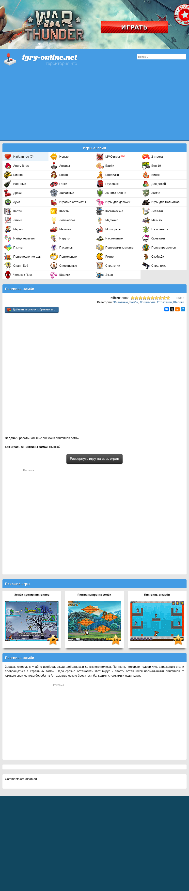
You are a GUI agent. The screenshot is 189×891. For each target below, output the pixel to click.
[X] (172, 309)
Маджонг (111, 220)
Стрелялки (159, 265)
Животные (66, 193)
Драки (17, 193)
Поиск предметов (163, 247)
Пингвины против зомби (94, 594)
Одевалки (158, 238)
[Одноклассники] (177, 309)
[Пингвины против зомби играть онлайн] (94, 620)
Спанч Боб (20, 265)
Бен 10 (156, 165)
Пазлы (18, 247)
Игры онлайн (47, 59)
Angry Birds (21, 165)
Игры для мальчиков (165, 202)
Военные (19, 184)
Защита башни (115, 193)
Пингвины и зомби (157, 594)
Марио (18, 229)
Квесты (64, 211)
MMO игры (115, 157)
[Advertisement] (94, 105)
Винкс (155, 175)
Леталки (157, 211)
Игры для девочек (117, 202)
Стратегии (112, 265)
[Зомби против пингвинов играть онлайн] (32, 620)
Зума (16, 202)
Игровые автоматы (72, 202)
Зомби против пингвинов (31, 594)
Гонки (63, 184)
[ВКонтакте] (166, 309)
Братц (63, 175)
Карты (17, 211)
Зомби (155, 193)
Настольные (114, 238)
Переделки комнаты (119, 247)
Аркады (64, 165)
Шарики (64, 275)
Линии (17, 220)
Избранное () (23, 156)
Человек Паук (22, 275)
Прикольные (68, 256)
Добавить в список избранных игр (34, 309)
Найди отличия (24, 238)
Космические (114, 211)
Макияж (156, 220)
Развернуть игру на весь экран (94, 458)
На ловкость (159, 229)
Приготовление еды (27, 256)
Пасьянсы (66, 247)
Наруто (64, 238)
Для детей (158, 184)
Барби (109, 165)
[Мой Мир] (183, 309)
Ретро (109, 256)
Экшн (109, 275)
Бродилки (112, 175)
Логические (67, 220)
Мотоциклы (113, 229)
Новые (64, 156)
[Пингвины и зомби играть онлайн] (157, 620)
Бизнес (18, 175)
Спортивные (68, 265)
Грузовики (112, 184)
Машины (65, 229)
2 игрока (157, 156)
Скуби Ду (157, 256)
